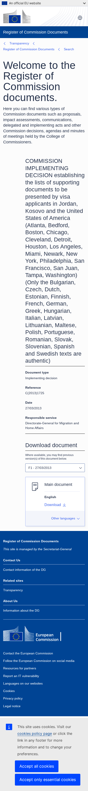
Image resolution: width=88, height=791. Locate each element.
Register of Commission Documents (28, 49)
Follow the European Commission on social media (38, 661)
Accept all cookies (36, 766)
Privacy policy (13, 698)
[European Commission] (16, 16)
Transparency (19, 43)
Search (69, 49)
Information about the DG (21, 610)
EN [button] (80, 18)
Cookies (9, 691)
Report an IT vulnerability (21, 676)
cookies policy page (34, 733)
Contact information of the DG (24, 570)
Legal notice (12, 706)
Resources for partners (19, 668)
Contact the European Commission (28, 653)
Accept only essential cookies (47, 779)
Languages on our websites (23, 683)
